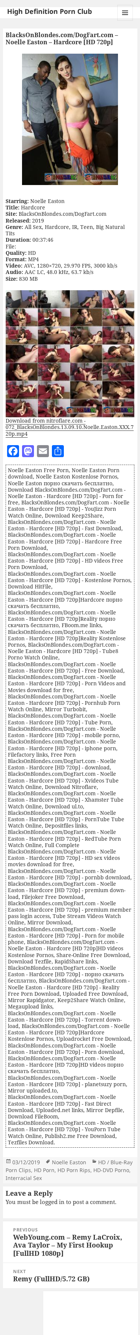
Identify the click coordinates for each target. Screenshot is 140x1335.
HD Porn (44, 1170)
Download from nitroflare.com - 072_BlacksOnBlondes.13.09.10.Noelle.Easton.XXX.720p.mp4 (70, 427)
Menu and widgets (125, 20)
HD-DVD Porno (111, 1170)
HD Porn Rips (73, 1170)
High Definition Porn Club (49, 11)
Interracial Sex (24, 1177)
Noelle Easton (69, 1162)
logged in (52, 1202)
